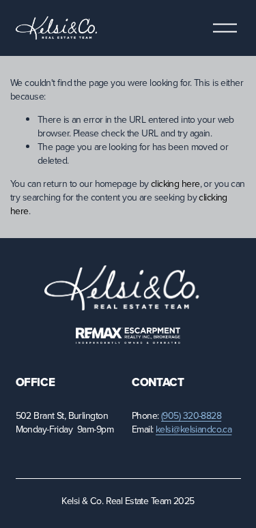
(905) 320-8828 (191, 415)
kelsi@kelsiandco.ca (193, 429)
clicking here (175, 183)
